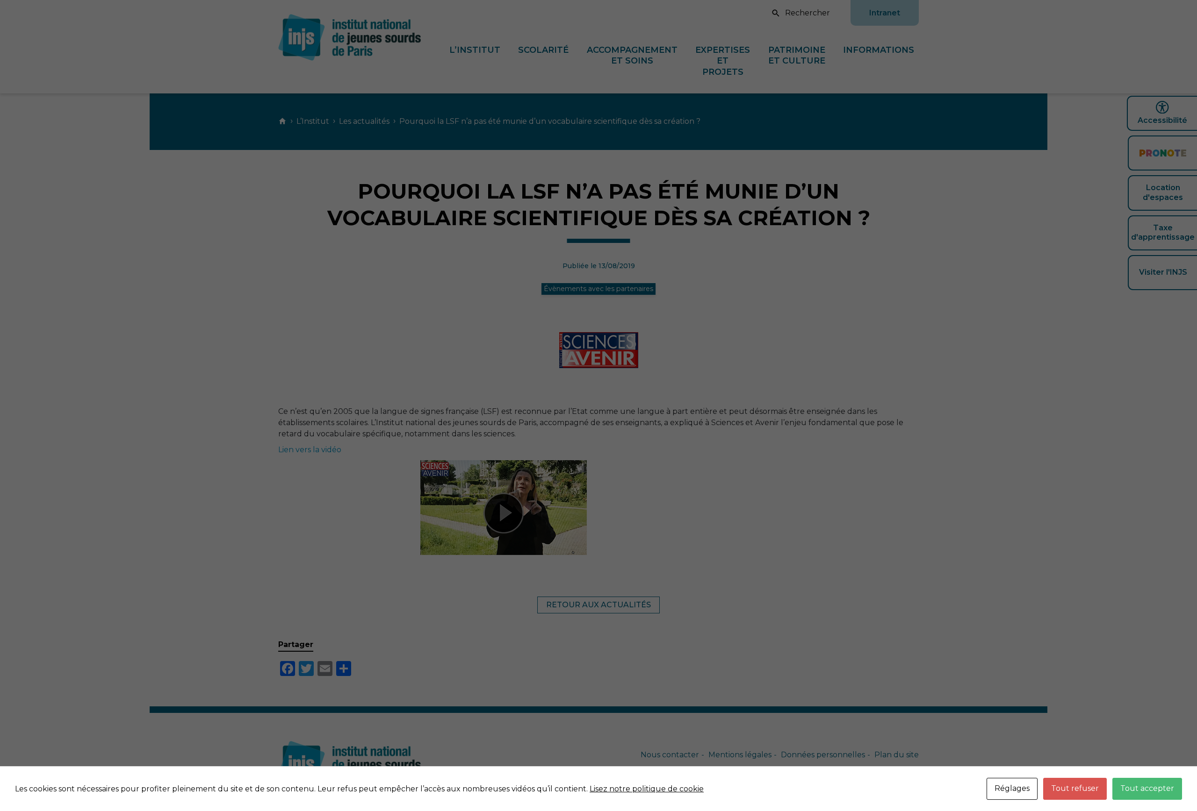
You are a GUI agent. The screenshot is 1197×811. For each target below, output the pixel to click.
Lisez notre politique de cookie (647, 788)
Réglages (1012, 788)
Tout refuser (1075, 788)
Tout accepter (1147, 788)
